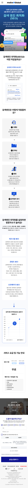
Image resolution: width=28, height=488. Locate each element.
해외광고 (17, 425)
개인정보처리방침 (23, 466)
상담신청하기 (13, 459)
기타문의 (23, 425)
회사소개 (4, 466)
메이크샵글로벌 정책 (11, 466)
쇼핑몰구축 (5, 425)
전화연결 (14, 410)
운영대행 (11, 425)
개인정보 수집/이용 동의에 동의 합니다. (10, 434)
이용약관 (17, 466)
